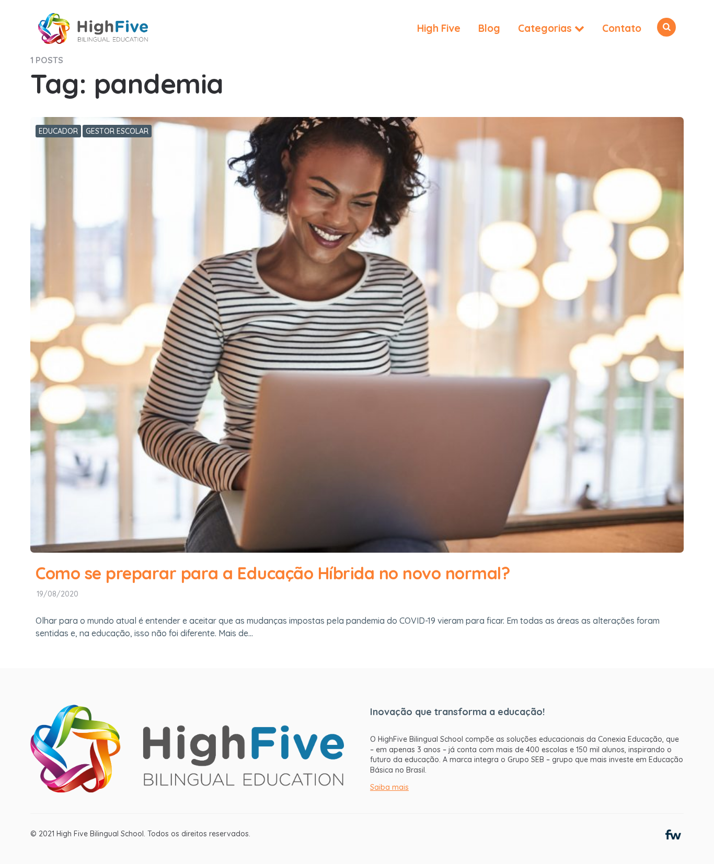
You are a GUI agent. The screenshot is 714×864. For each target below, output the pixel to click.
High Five (438, 28)
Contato (621, 28)
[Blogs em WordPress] (673, 833)
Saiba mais (389, 787)
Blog (489, 28)
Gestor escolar (117, 131)
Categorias (545, 28)
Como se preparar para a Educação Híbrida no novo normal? (273, 573)
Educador (58, 131)
